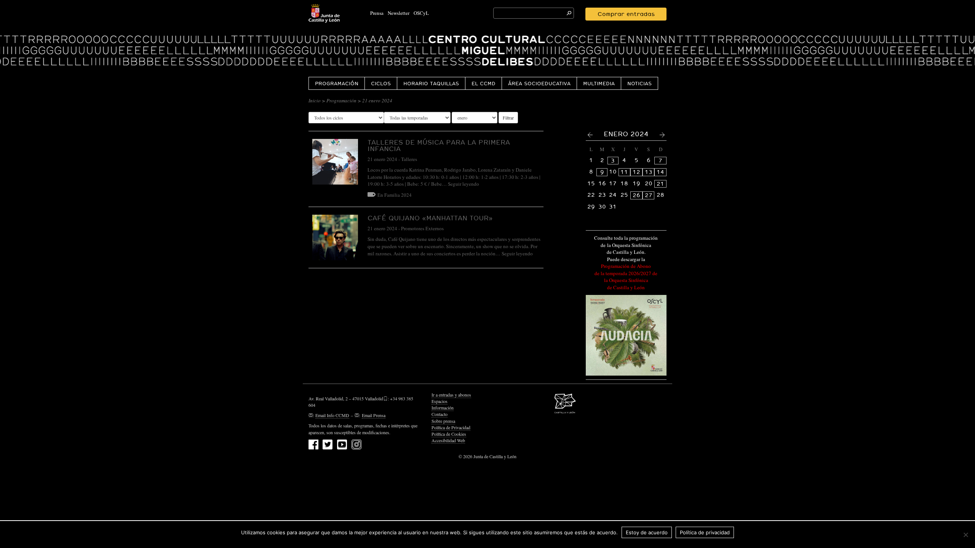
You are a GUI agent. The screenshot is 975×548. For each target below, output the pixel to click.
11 (624, 172)
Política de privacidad (705, 532)
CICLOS (381, 83)
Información (443, 408)
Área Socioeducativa (539, 83)
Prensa (377, 13)
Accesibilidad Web (448, 440)
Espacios (440, 401)
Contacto (440, 414)
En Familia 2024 (394, 194)
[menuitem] (336, 83)
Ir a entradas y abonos (451, 395)
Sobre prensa (443, 421)
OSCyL (421, 13)
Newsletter (398, 13)
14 (660, 172)
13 (648, 172)
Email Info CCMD (332, 415)
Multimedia (599, 83)
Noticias (639, 83)
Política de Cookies (449, 434)
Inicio (314, 100)
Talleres (409, 159)
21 (660, 183)
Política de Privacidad (451, 427)
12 (636, 172)
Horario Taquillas (431, 83)
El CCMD (483, 83)
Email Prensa (373, 415)
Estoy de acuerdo (647, 532)
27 (648, 195)
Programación (336, 83)
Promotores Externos (422, 228)
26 (636, 195)
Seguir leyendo (463, 183)
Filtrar (508, 118)
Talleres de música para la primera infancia (439, 145)
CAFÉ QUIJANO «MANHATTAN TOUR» (430, 218)
